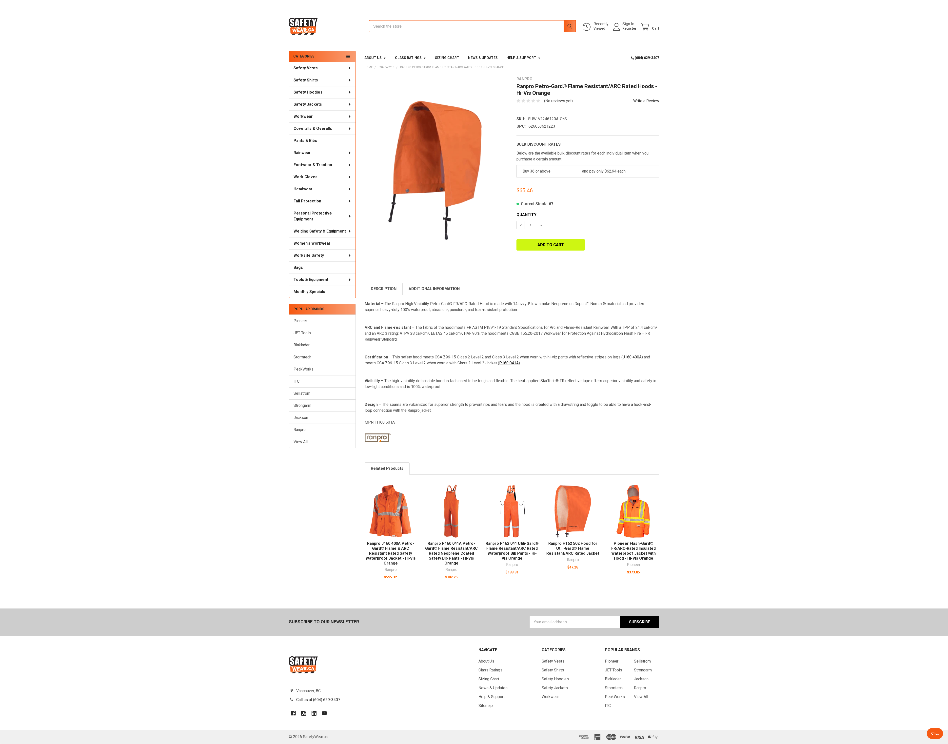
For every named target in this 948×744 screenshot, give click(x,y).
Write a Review (646, 100)
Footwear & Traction (313, 164)
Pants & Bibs (305, 140)
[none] (436, 171)
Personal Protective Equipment (313, 216)
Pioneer (300, 320)
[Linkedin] (314, 713)
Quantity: (526, 214)
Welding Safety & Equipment (320, 231)
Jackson (301, 417)
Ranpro (300, 429)
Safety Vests (306, 68)
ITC (296, 381)
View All (301, 441)
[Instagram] (303, 713)
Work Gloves (305, 177)
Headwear (303, 189)
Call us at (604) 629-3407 (318, 699)
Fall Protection (307, 201)
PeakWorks (304, 369)
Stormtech (302, 357)
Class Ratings (408, 58)
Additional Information (434, 288)
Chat (935, 733)
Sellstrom (302, 393)
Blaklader (302, 345)
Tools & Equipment (311, 279)
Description (383, 288)
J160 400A (632, 357)
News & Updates (483, 58)
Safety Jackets (308, 104)
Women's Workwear (312, 243)
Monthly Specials (309, 291)
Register (629, 28)
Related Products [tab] (387, 468)
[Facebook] (293, 713)
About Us (373, 58)
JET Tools (302, 333)
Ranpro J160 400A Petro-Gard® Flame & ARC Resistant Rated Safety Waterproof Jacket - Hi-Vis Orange (391, 553)
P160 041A (509, 363)
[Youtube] (324, 713)
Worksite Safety (309, 255)
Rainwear (302, 152)
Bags (298, 267)
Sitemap (485, 705)
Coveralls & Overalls (313, 128)
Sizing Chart (447, 58)
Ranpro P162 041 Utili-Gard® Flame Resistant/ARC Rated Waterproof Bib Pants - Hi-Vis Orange (512, 551)
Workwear (303, 116)
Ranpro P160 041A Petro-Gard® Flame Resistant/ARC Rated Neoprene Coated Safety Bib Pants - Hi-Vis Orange (451, 553)
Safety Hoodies (308, 92)
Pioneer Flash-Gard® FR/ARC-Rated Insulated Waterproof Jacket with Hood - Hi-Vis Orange (633, 551)
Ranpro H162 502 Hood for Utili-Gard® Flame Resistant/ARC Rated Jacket (572, 548)
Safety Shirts (306, 80)
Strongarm (302, 405)
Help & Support (521, 58)
